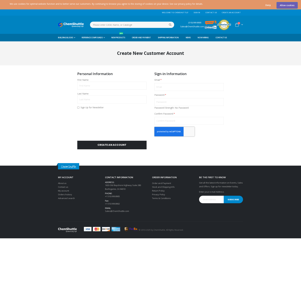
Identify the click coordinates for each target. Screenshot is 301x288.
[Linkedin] (210, 27)
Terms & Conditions (161, 198)
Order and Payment (161, 183)
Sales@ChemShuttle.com (192, 26)
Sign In (197, 12)
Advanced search (66, 198)
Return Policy (158, 190)
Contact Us (211, 12)
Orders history (65, 194)
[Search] (170, 25)
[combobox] (132, 25)
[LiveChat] (210, 22)
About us (62, 183)
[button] (268, 5)
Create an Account (231, 12)
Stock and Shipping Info (163, 187)
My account (63, 190)
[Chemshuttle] (71, 24)
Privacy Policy (158, 194)
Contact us (63, 187)
